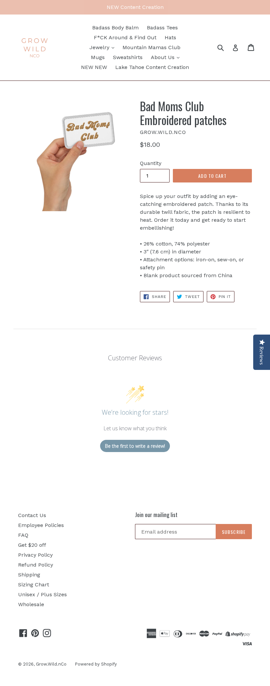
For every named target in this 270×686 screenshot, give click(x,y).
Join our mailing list (156, 514)
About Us (163, 57)
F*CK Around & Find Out (125, 37)
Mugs (98, 57)
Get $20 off (32, 545)
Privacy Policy (35, 555)
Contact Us (32, 515)
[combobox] (225, 47)
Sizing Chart (33, 584)
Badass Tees (162, 27)
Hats (170, 37)
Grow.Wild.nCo (51, 664)
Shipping (29, 575)
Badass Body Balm (115, 27)
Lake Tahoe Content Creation (152, 67)
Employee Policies (41, 525)
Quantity (150, 163)
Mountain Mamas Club (151, 47)
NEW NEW (94, 67)
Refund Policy (35, 565)
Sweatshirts (128, 57)
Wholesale (31, 604)
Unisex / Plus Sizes (42, 594)
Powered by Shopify (96, 664)
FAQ (23, 535)
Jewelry (100, 47)
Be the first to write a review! (135, 446)
